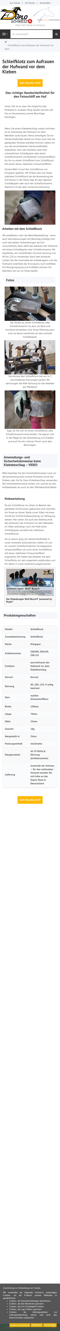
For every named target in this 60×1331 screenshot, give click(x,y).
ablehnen (37, 1325)
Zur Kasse (15, 2)
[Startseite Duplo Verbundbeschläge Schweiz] (30, 14)
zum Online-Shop (30, 82)
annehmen (50, 1325)
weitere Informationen (19, 1325)
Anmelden (45, 2)
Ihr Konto (30, 2)
